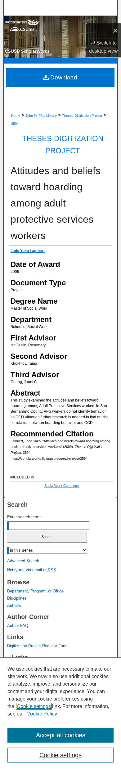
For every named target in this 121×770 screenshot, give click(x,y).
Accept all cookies (60, 735)
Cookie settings (34, 706)
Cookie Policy (41, 713)
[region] (60, 713)
